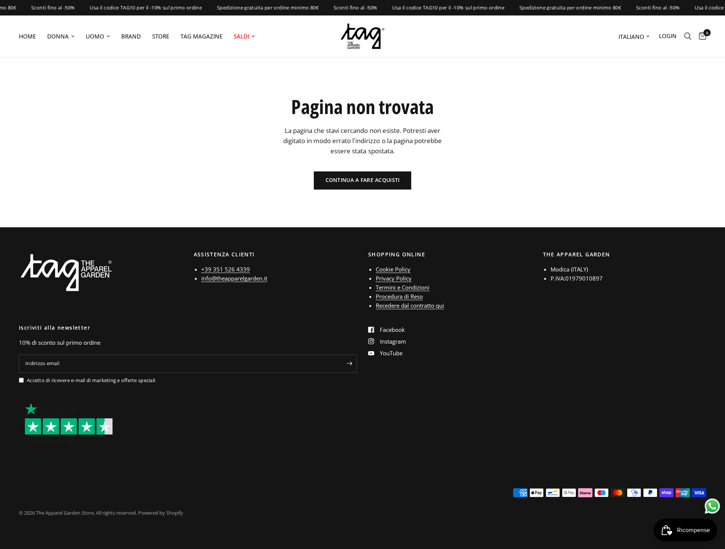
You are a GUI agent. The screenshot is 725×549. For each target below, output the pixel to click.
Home (27, 36)
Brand (131, 36)
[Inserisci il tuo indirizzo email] (349, 364)
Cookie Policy (393, 269)
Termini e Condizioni (402, 287)
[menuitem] (30, 36)
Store (160, 36)
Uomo (95, 36)
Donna (58, 36)
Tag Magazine (201, 36)
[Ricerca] (687, 36)
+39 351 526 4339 (225, 269)
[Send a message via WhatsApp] (712, 506)
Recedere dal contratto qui (410, 305)
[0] (700, 36)
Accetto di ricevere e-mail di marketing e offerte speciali (91, 380)
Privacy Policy (394, 278)
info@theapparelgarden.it (234, 278)
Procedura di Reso (399, 296)
